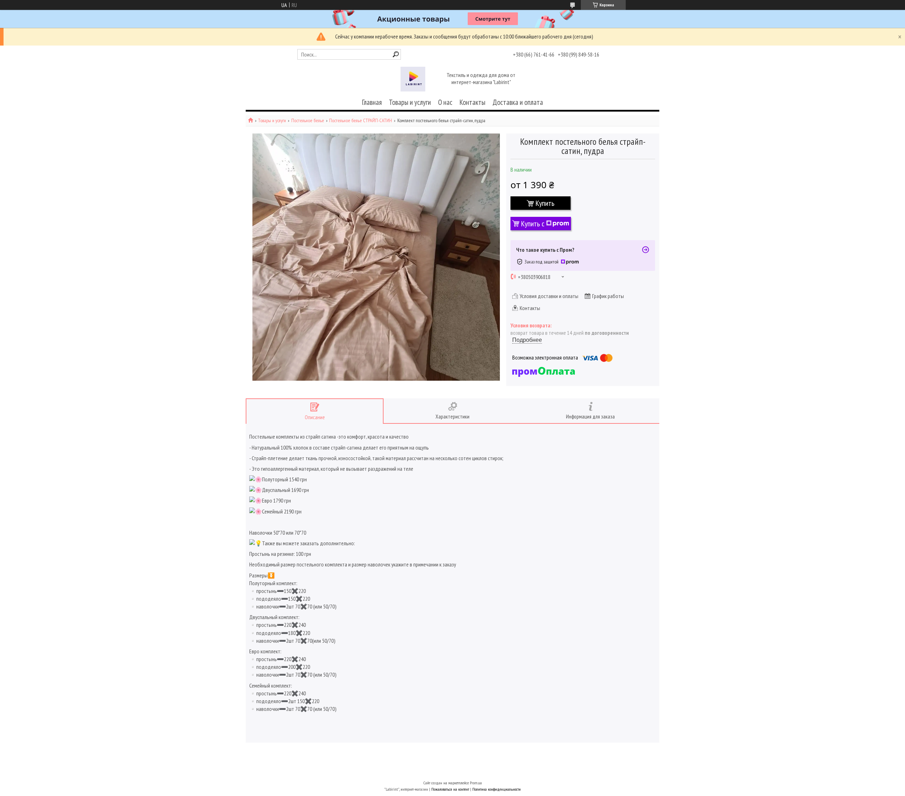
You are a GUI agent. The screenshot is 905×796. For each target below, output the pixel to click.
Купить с (532, 223)
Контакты (472, 102)
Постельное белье (307, 121)
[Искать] (396, 54)
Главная (372, 102)
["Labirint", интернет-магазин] (412, 79)
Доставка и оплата (517, 102)
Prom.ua (476, 782)
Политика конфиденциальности (496, 789)
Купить (545, 203)
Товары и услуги (410, 102)
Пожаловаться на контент (450, 789)
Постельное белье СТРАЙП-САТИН (360, 121)
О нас (445, 102)
